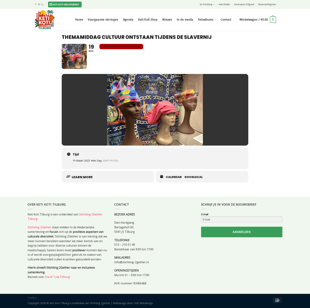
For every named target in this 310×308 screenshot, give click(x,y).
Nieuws (167, 19)
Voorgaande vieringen (103, 19)
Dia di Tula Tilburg (57, 277)
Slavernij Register (267, 4)
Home (79, 19)
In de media (185, 19)
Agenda (128, 19)
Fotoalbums (206, 19)
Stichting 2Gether (39, 227)
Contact (226, 19)
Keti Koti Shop (148, 19)
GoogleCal (193, 177)
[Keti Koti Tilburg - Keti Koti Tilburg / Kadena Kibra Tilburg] (52, 19)
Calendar (174, 177)
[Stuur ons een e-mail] (39, 4)
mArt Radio (224, 4)
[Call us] (42, 4)
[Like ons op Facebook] (36, 4)
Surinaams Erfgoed (244, 4)
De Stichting (206, 4)
